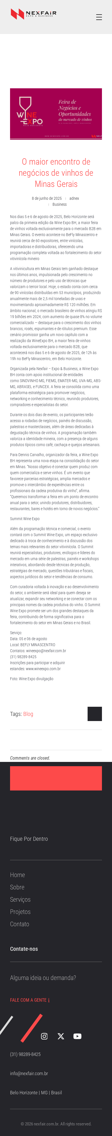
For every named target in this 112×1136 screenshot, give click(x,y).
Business (60, 204)
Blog (28, 713)
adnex (74, 198)
